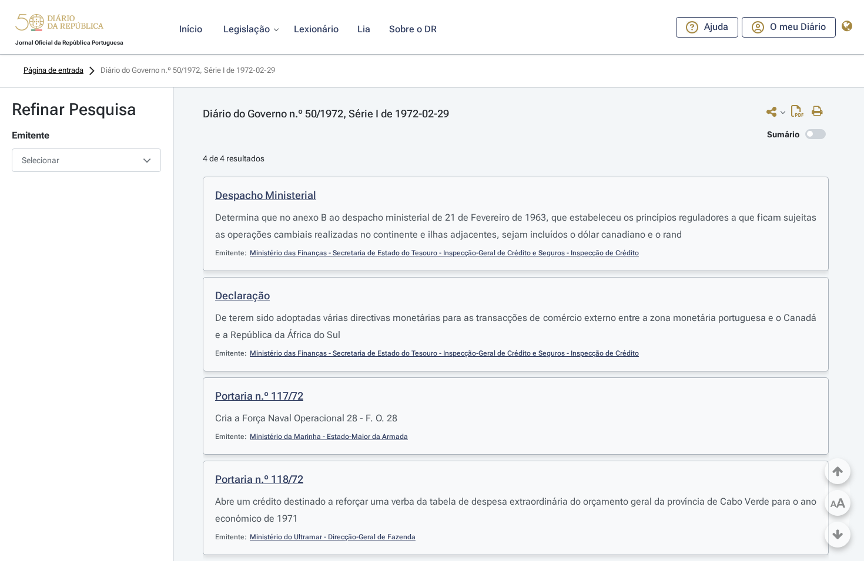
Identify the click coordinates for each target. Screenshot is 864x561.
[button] (59, 24)
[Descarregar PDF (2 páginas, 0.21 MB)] (800, 114)
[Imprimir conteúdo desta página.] (820, 111)
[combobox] (86, 160)
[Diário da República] (59, 25)
